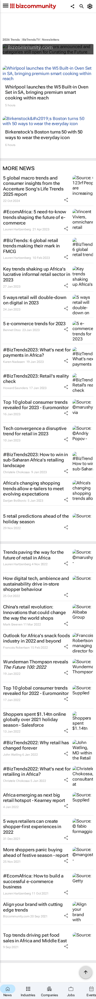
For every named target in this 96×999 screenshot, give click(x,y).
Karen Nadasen (14, 362)
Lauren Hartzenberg (17, 229)
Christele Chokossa (16, 472)
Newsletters (50, 39)
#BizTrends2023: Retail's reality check (36, 378)
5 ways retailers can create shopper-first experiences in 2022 (32, 826)
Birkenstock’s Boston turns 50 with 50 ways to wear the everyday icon (43, 134)
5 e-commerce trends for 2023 (34, 323)
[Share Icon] (66, 199)
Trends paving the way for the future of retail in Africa (33, 554)
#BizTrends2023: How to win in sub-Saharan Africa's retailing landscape (35, 460)
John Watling (12, 754)
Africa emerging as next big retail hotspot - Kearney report (34, 797)
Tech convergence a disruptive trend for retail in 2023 (35, 431)
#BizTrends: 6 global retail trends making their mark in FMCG (31, 246)
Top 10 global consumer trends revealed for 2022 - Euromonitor (36, 690)
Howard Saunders (15, 388)
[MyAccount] (91, 6)
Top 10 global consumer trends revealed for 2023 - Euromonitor (36, 404)
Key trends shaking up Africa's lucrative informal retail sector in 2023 (36, 274)
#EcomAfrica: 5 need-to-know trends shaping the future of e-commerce (34, 217)
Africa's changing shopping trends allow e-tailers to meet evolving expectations (33, 488)
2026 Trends (11, 39)
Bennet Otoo (12, 330)
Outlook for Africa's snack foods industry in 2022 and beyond (36, 638)
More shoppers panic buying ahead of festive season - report (35, 852)
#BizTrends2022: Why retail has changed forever (36, 745)
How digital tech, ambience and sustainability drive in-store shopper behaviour (36, 584)
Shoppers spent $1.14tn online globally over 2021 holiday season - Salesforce (34, 719)
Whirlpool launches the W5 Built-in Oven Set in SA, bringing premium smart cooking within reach (46, 92)
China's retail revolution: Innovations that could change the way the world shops (34, 612)
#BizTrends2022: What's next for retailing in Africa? (37, 771)
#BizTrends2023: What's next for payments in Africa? (37, 352)
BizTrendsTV (31, 39)
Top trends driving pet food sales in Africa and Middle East (35, 937)
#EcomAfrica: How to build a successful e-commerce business (33, 881)
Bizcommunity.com (30, 47)
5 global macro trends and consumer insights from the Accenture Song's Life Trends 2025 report (33, 186)
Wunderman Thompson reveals (35, 664)
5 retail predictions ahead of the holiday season (36, 518)
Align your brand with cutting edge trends (33, 907)
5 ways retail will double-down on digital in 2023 (34, 300)
